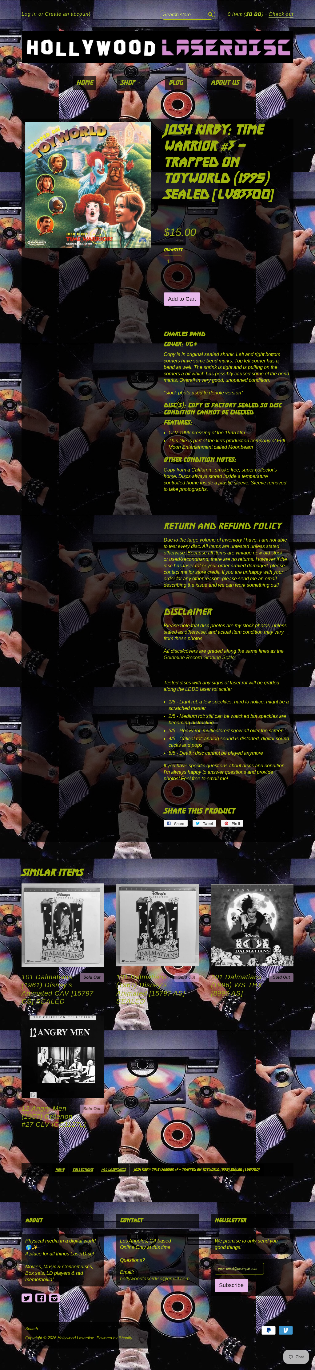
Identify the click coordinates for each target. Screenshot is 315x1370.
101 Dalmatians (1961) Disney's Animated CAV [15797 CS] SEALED (58, 989)
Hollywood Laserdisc (76, 1338)
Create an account (67, 14)
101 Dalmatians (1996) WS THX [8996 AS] (236, 985)
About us (225, 83)
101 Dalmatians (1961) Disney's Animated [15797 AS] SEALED (150, 989)
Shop (128, 83)
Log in (29, 14)
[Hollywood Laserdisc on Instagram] (54, 1298)
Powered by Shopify (114, 1338)
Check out (281, 14)
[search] (210, 14)
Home (84, 83)
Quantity (173, 250)
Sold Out (91, 977)
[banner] (157, 47)
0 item (245, 14)
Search (31, 1329)
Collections (83, 1170)
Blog (176, 83)
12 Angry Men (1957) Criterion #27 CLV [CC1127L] (54, 1117)
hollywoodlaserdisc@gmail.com (154, 1278)
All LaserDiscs (113, 1170)
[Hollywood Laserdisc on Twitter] (27, 1298)
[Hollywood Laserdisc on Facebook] (40, 1298)
